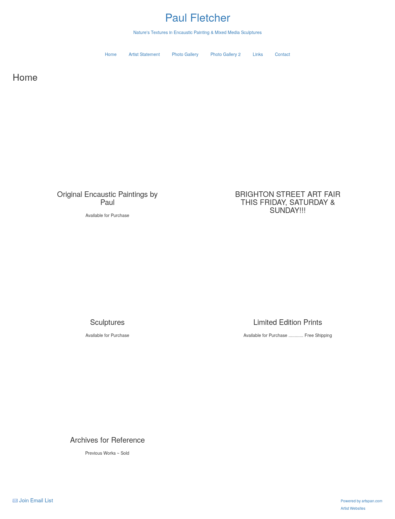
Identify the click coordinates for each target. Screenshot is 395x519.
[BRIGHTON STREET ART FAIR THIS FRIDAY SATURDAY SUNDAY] (287, 145)
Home (111, 54)
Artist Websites (353, 508)
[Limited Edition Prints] (287, 273)
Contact (282, 54)
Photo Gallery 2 (225, 54)
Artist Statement (144, 54)
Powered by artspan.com (361, 500)
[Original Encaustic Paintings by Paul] (107, 145)
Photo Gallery (185, 54)
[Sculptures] (107, 273)
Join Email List (36, 500)
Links (258, 54)
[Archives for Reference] (107, 390)
